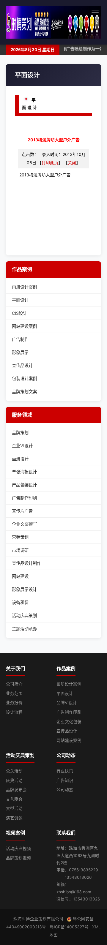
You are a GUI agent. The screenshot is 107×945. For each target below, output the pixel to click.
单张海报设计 (24, 471)
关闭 (72, 162)
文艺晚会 (14, 799)
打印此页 (50, 162)
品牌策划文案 (24, 391)
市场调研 (20, 550)
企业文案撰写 (24, 524)
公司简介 (14, 684)
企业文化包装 (68, 721)
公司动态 (64, 789)
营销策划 (20, 537)
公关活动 (14, 771)
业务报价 (14, 702)
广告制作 (20, 339)
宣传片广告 (22, 510)
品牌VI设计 (66, 702)
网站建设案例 (24, 326)
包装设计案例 (24, 378)
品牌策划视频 (18, 858)
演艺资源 (14, 818)
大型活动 (14, 808)
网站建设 (20, 576)
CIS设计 (19, 313)
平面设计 (20, 300)
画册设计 (20, 458)
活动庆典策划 (24, 615)
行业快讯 (64, 771)
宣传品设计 (22, 365)
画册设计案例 (24, 287)
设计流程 (14, 712)
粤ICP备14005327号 (69, 927)
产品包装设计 (24, 484)
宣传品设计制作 (26, 563)
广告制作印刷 (24, 497)
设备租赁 (20, 602)
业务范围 (14, 693)
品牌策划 (20, 432)
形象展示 (20, 352)
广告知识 (64, 780)
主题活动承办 (24, 628)
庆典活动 (14, 780)
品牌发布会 (16, 789)
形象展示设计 (24, 589)
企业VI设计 (22, 445)
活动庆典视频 (18, 848)
